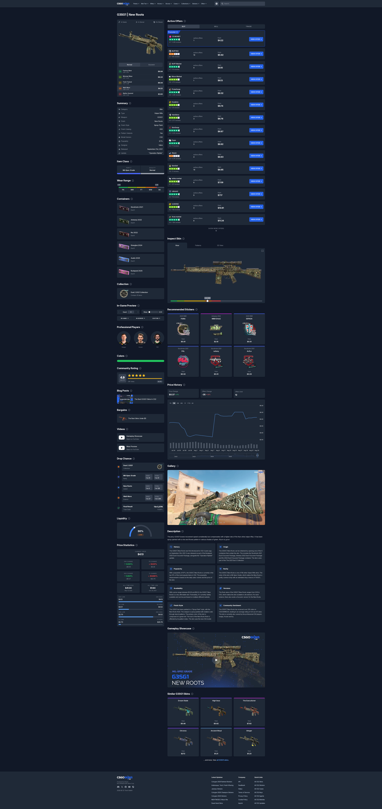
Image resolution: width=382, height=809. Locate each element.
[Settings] (217, 4)
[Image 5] (221, 522)
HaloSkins (175, 115)
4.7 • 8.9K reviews (175, 42)
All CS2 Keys (258, 792)
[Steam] (134, 787)
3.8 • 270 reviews (174, 82)
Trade (249, 26)
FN (123, 190)
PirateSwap (176, 89)
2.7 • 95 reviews (174, 56)
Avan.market (176, 217)
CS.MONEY (176, 36)
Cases (176, 3)
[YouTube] (130, 787)
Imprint (240, 803)
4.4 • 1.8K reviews (175, 222)
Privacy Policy (243, 796)
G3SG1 (160, 117)
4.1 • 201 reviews (174, 184)
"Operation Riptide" (156, 153)
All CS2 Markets (259, 799)
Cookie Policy (243, 799)
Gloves (168, 3)
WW (150, 190)
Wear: (146, 312)
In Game (124, 22)
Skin (161, 109)
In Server (141, 22)
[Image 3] (214, 522)
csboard (175, 191)
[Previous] (118, 312)
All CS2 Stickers (259, 785)
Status (240, 789)
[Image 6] (224, 522)
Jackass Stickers (217, 789)
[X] (123, 787)
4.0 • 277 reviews (175, 120)
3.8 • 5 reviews (174, 171)
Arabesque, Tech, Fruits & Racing (222, 785)
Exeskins (175, 102)
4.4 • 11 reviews (174, 146)
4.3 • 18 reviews (174, 197)
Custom (155, 318)
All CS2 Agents (259, 796)
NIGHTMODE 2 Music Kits (219, 799)
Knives (159, 3)
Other (203, 3)
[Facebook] (126, 787)
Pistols (135, 3)
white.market (177, 178)
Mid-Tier (144, 3)
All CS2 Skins (258, 782)
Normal (129, 65)
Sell (216, 26)
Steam (174, 153)
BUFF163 (175, 51)
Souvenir (151, 65)
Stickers (195, 3)
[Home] (125, 3)
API (239, 782)
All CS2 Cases (259, 789)
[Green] (140, 361)
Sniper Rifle (158, 113)
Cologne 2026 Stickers (219, 796)
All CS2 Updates (259, 803)
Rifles (152, 3)
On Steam (159, 22)
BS (160, 190)
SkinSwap (175, 127)
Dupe (174, 140)
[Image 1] (208, 522)
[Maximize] (262, 250)
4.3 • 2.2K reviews (175, 133)
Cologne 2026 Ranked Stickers (221, 782)
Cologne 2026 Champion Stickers (222, 792)
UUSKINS (175, 204)
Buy (183, 26)
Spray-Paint (158, 125)
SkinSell (175, 166)
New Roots (158, 121)
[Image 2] (211, 522)
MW (132, 190)
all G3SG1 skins (222, 760)
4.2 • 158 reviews (174, 209)
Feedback (241, 785)
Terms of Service (244, 792)
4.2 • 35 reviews (174, 107)
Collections (185, 3)
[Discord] (119, 787)
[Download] (170, 522)
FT (141, 190)
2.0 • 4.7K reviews (175, 158)
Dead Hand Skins (217, 803)
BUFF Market (176, 64)
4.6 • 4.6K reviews (175, 95)
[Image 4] (218, 522)
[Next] (138, 312)
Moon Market (177, 76)
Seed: (125, 312)
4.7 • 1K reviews (174, 69)
